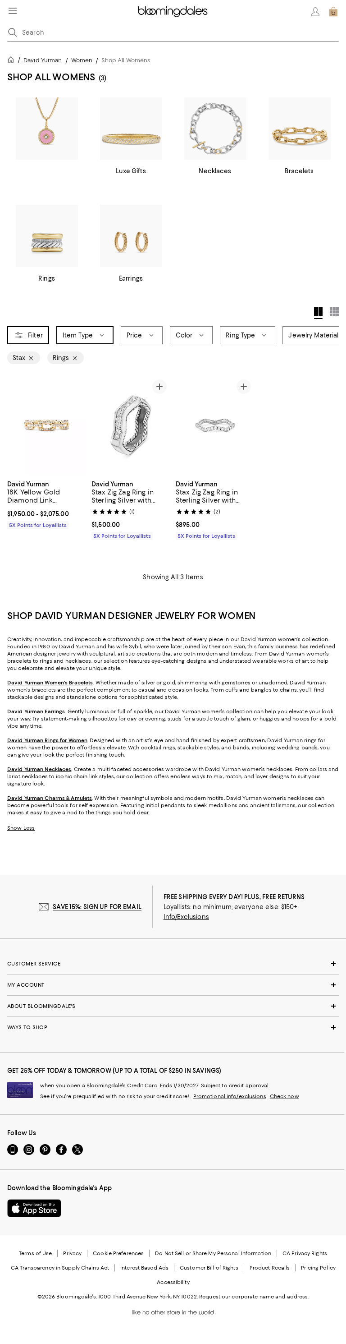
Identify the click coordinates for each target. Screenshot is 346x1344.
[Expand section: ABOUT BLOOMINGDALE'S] (173, 1006)
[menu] (12, 10)
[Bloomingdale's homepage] (12, 61)
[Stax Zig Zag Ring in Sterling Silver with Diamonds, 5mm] (130, 425)
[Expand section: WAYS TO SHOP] (173, 1027)
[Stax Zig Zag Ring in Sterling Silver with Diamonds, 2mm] (215, 425)
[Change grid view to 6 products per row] (334, 311)
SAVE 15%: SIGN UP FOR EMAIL (97, 906)
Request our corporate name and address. (254, 1296)
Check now (284, 1096)
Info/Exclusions (186, 916)
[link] (46, 503)
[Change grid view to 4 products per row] (318, 313)
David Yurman (42, 60)
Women (82, 60)
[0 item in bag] (333, 11)
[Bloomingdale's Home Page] (173, 11)
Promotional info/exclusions (229, 1096)
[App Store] (34, 1208)
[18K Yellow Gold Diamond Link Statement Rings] (46, 425)
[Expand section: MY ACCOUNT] (173, 985)
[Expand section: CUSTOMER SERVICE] (173, 963)
